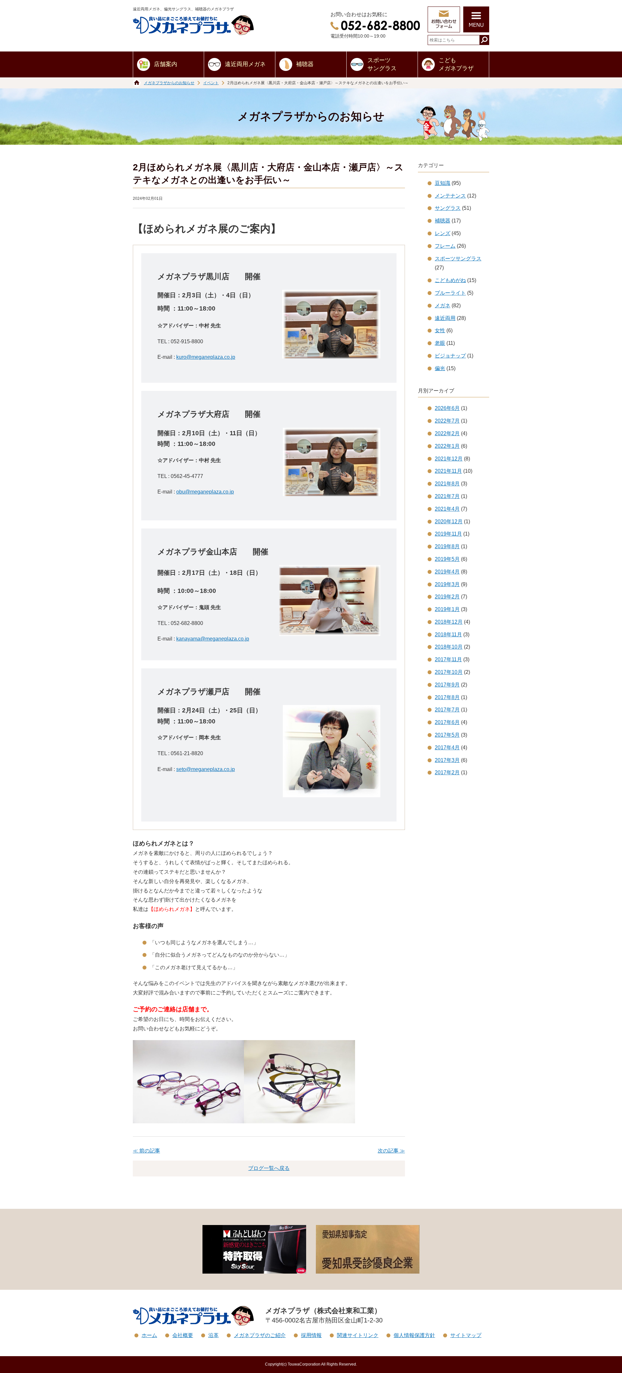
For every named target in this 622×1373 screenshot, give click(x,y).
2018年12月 (449, 622)
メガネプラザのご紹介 (260, 1335)
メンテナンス (450, 196)
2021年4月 (447, 509)
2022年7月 (447, 421)
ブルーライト (450, 293)
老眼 (440, 343)
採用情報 (311, 1335)
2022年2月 (447, 433)
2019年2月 (447, 596)
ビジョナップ (450, 355)
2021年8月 (447, 483)
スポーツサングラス (382, 64)
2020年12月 (449, 521)
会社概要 (182, 1335)
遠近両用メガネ (245, 64)
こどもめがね (450, 280)
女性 (440, 330)
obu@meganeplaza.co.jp (205, 491)
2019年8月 (447, 546)
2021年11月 (448, 471)
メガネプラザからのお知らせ (169, 83)
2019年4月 (447, 571)
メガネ (442, 305)
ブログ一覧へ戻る (269, 1168)
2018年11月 (448, 634)
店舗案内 (165, 64)
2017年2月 (447, 772)
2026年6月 (447, 408)
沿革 (213, 1335)
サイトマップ (465, 1335)
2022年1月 (447, 446)
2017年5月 (447, 735)
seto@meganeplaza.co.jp (205, 769)
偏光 (440, 368)
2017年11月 (448, 659)
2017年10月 (449, 672)
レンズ (442, 233)
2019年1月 (447, 609)
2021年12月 (449, 458)
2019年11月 (448, 534)
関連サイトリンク (357, 1335)
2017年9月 (447, 684)
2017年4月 (447, 747)
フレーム (445, 246)
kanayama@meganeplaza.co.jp (212, 638)
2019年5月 (447, 559)
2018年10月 (449, 647)
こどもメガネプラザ (456, 64)
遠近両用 (445, 318)
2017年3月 (447, 760)
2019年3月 (447, 584)
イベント (211, 83)
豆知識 (442, 183)
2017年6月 (447, 722)
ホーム (149, 1335)
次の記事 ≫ (391, 1150)
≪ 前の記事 (146, 1150)
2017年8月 (447, 697)
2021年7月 (447, 496)
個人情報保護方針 (414, 1335)
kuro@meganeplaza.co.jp (205, 357)
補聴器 (305, 64)
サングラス (448, 208)
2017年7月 (447, 709)
